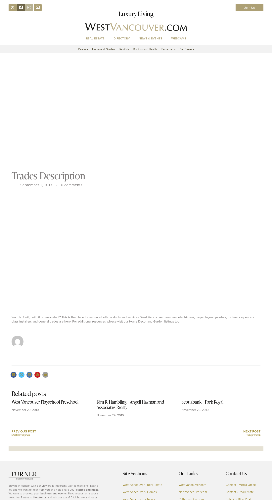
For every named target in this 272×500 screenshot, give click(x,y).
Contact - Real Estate (240, 492)
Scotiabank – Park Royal (202, 402)
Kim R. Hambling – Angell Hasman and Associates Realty (130, 404)
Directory (121, 38)
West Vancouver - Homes (140, 492)
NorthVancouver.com (193, 492)
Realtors (83, 49)
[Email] (45, 375)
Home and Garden (103, 49)
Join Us (249, 7)
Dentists (124, 49)
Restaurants (168, 49)
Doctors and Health (145, 49)
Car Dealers (187, 49)
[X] (21, 375)
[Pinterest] (37, 375)
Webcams (178, 38)
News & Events (150, 38)
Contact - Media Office (241, 485)
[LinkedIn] (29, 375)
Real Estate (95, 38)
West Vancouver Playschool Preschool (45, 402)
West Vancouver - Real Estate (142, 485)
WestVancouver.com (192, 485)
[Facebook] (14, 375)
